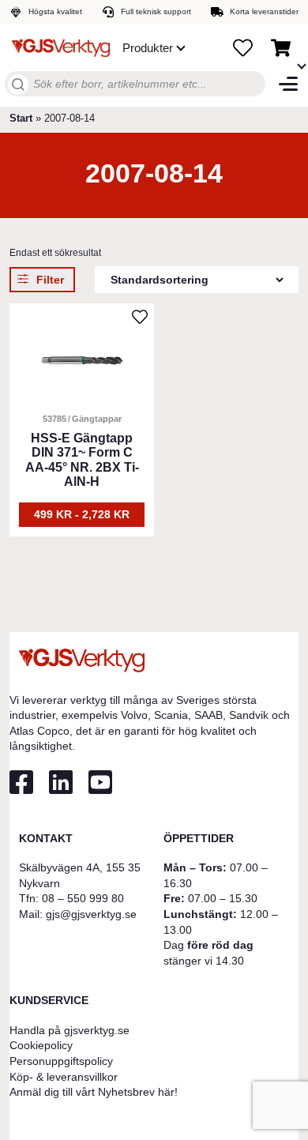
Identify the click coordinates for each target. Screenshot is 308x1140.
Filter (50, 279)
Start (20, 118)
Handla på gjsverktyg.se (69, 1030)
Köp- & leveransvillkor (63, 1076)
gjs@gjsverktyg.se (91, 914)
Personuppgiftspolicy (61, 1061)
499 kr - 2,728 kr (82, 514)
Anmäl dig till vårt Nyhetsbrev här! (93, 1091)
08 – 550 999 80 (83, 898)
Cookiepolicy (41, 1045)
